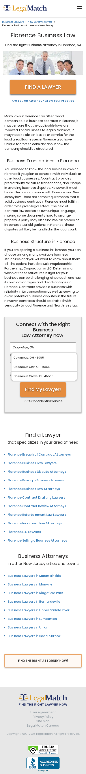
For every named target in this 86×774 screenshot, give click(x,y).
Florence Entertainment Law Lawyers (37, 514)
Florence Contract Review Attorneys (37, 506)
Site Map (43, 721)
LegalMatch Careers (43, 725)
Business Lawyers (13, 22)
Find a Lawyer (43, 87)
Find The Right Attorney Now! (43, 660)
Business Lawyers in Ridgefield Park (35, 593)
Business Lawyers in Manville (30, 584)
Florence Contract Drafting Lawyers (36, 497)
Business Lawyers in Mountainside (34, 576)
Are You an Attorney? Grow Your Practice (43, 101)
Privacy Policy (43, 716)
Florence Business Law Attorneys (34, 489)
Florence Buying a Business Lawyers (36, 480)
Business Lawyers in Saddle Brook (34, 636)
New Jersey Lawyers (40, 22)
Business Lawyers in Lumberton (32, 619)
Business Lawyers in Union (28, 627)
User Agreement (43, 712)
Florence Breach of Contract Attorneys (39, 454)
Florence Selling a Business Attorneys (37, 540)
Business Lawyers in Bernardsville (34, 601)
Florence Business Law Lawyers (32, 463)
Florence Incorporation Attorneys (35, 523)
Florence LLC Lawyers (24, 532)
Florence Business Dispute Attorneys (37, 471)
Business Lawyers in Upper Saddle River (38, 610)
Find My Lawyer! (43, 389)
